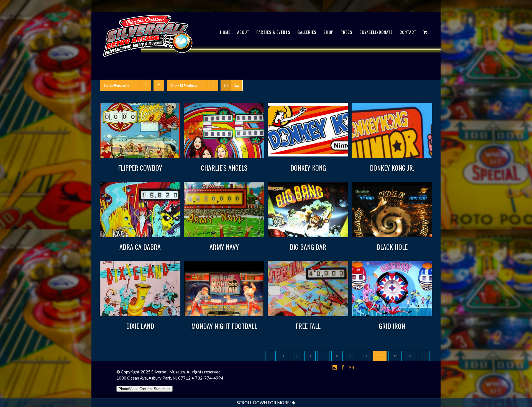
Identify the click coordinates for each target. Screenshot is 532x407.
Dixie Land (140, 326)
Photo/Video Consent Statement (144, 389)
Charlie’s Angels (224, 168)
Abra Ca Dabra (140, 247)
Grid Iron (392, 326)
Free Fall (308, 326)
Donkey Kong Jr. (392, 168)
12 (395, 356)
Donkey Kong (308, 168)
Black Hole (392, 247)
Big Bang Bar (308, 247)
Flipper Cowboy (140, 168)
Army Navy (224, 247)
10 (365, 356)
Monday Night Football (224, 326)
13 (410, 356)
